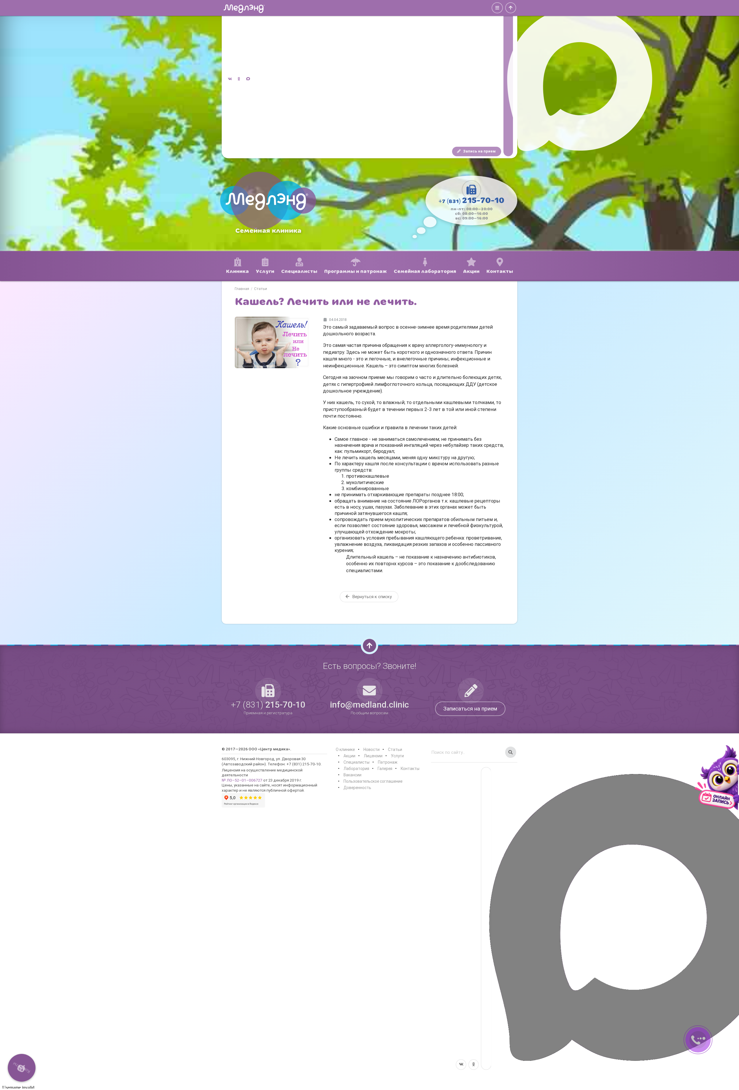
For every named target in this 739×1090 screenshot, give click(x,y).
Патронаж (388, 762)
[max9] (508, 79)
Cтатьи (260, 289)
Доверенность (357, 787)
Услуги (397, 755)
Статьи (395, 749)
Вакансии (352, 774)
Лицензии (373, 755)
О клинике (345, 749)
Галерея (385, 768)
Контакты (410, 768)
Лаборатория (356, 768)
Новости (371, 749)
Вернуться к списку (371, 596)
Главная (242, 289)
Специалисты (357, 762)
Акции (349, 755)
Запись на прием (479, 151)
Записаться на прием (470, 708)
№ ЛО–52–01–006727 (242, 780)
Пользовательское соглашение (373, 781)
